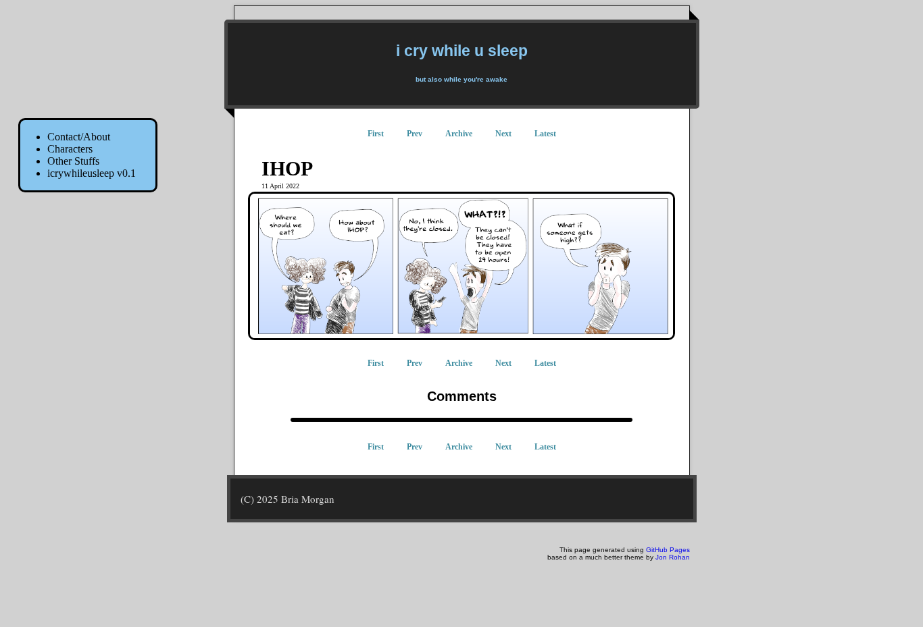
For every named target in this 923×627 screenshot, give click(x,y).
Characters (70, 149)
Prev (414, 133)
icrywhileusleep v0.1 (91, 173)
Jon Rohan (672, 557)
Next (503, 133)
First (376, 133)
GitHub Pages (668, 549)
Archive (458, 133)
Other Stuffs (73, 161)
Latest (545, 133)
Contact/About (78, 136)
